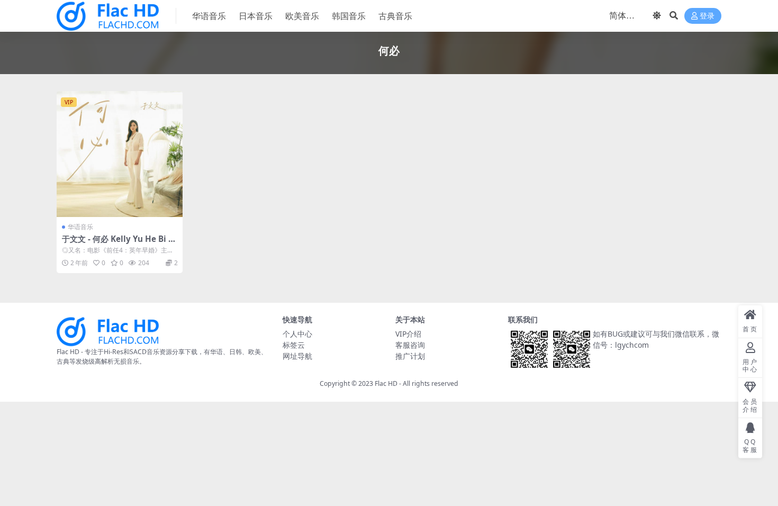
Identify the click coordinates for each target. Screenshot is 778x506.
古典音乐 (395, 16)
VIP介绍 (408, 334)
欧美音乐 (302, 16)
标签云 (294, 345)
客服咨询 (410, 345)
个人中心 (297, 334)
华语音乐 (209, 16)
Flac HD (386, 383)
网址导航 (297, 356)
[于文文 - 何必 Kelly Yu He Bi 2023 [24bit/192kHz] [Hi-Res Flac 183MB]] (120, 154)
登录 (707, 16)
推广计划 (410, 356)
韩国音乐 (349, 16)
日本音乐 (256, 16)
